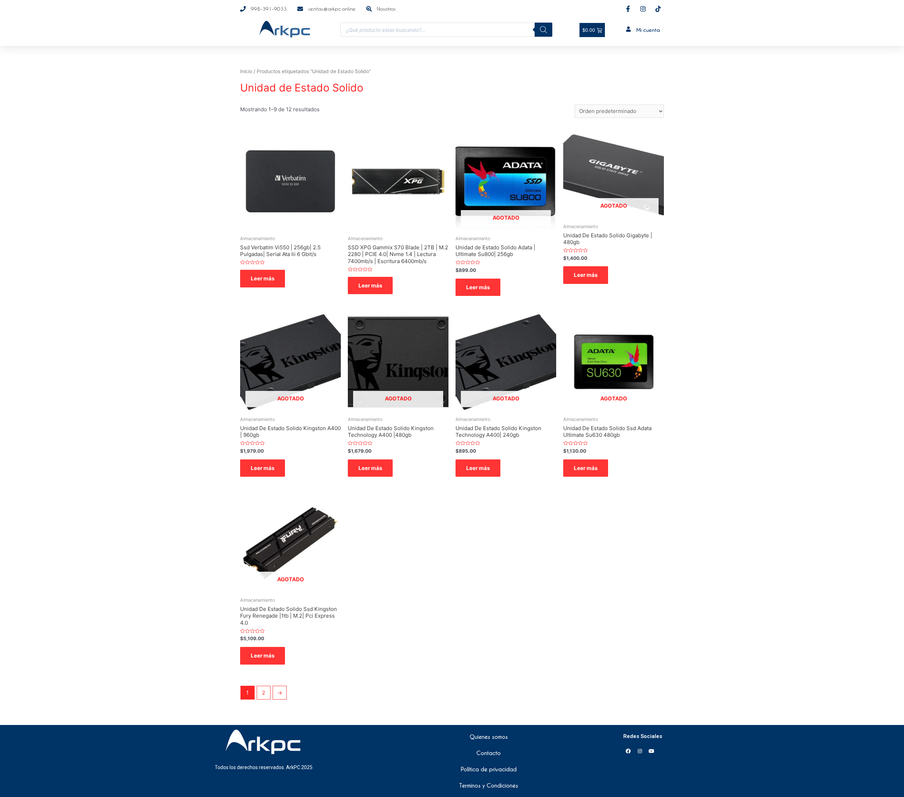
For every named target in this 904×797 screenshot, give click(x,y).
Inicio (246, 71)
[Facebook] (628, 751)
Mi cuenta (648, 30)
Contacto (488, 753)
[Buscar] (543, 30)
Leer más (262, 278)
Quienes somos (489, 736)
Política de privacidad (489, 769)
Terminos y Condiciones (488, 785)
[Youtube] (651, 751)
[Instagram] (640, 751)
